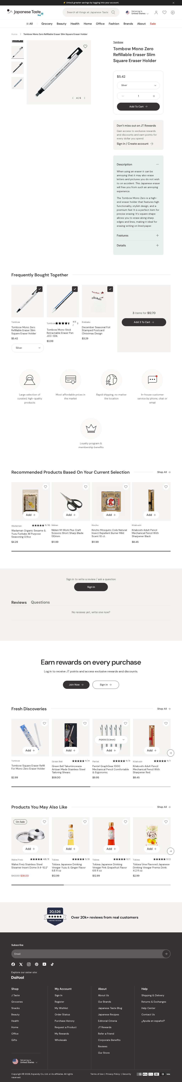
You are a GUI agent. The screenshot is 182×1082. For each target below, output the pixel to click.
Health (75, 24)
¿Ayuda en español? (153, 1020)
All (31, 24)
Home (88, 24)
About (141, 24)
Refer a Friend (106, 1033)
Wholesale (61, 1040)
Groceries (17, 1001)
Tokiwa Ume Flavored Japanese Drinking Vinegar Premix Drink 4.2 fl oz (151, 867)
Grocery (46, 24)
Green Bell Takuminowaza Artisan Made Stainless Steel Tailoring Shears (68, 769)
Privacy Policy (113, 1074)
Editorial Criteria (107, 1020)
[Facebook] (13, 964)
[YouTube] (44, 964)
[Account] (156, 12)
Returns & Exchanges (153, 1001)
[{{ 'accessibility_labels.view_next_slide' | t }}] (170, 753)
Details (121, 245)
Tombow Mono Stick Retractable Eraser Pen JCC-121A (60, 333)
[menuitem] (29, 24)
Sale (153, 24)
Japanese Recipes (108, 1014)
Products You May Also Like (39, 807)
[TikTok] (52, 964)
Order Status (62, 1014)
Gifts (14, 1040)
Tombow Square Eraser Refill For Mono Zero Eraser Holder (28, 767)
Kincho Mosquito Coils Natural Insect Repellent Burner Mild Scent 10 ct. (109, 533)
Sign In (58, 995)
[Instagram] (29, 964)
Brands (128, 24)
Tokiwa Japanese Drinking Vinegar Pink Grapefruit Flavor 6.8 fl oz (109, 867)
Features (122, 235)
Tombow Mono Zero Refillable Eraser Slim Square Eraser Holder (23, 330)
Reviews (102, 1046)
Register (59, 1001)
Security (126, 1074)
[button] (67, 323)
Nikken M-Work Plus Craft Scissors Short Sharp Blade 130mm (67, 533)
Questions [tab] (40, 603)
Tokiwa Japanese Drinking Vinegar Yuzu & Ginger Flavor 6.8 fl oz (69, 867)
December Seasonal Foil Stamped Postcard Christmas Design (96, 330)
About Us (103, 995)
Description (124, 164)
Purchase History (64, 1020)
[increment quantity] (154, 96)
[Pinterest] (36, 964)
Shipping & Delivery (152, 995)
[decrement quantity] (123, 96)
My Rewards (62, 1033)
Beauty (61, 24)
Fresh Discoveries (29, 709)
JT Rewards (104, 1027)
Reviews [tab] (19, 603)
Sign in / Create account (132, 144)
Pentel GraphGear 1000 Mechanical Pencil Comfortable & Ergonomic (110, 769)
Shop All (162, 472)
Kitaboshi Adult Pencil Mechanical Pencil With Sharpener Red (146, 769)
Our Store (104, 1052)
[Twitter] (21, 964)
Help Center (148, 1008)
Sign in (91, 587)
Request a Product (66, 1027)
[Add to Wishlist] (85, 46)
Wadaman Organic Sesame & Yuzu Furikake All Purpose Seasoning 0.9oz (28, 533)
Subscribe (166, 954)
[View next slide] (84, 98)
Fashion (114, 24)
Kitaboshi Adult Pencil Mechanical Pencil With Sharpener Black (145, 533)
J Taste (15, 995)
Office (100, 24)
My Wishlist (61, 1008)
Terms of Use (96, 1074)
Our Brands (104, 1001)
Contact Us (148, 1014)
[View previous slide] (72, 98)
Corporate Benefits (109, 1040)
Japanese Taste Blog (110, 1008)
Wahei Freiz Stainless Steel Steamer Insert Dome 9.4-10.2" (29, 866)
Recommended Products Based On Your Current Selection (70, 472)
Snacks (15, 1008)
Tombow (118, 42)
